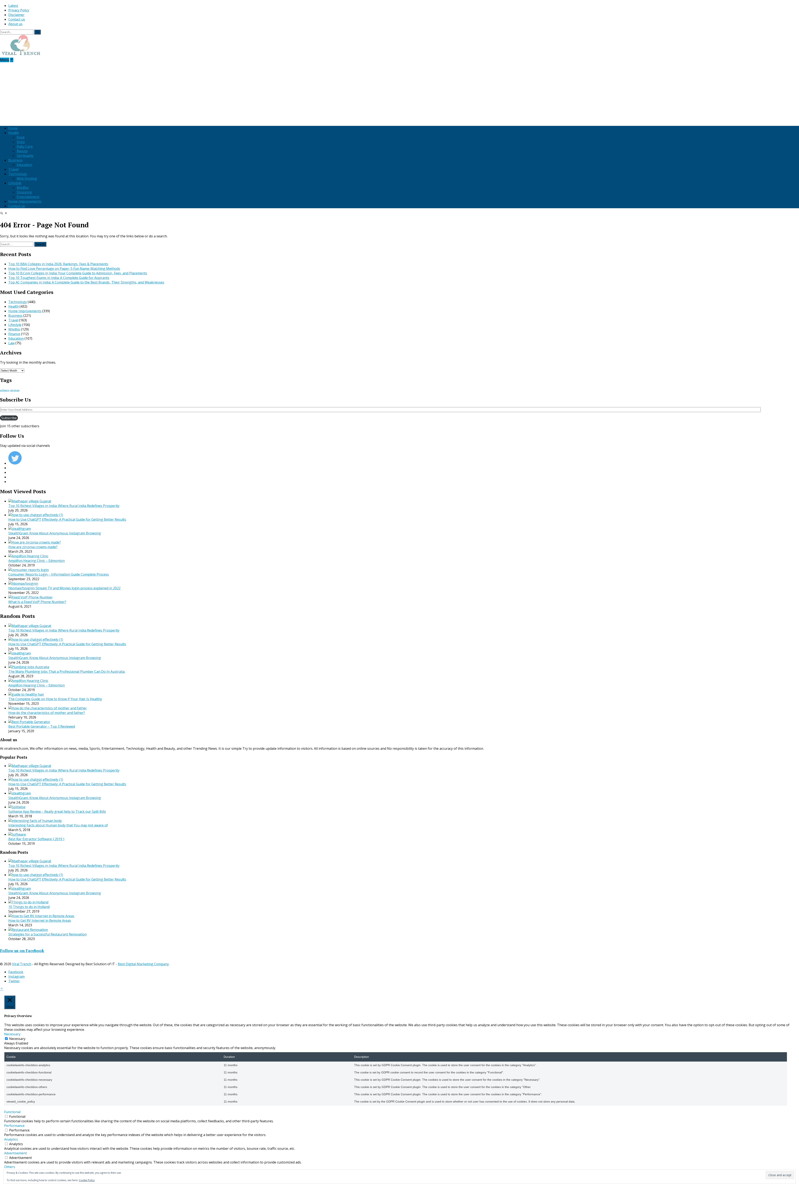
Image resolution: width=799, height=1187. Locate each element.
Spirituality (25, 155)
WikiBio (23, 187)
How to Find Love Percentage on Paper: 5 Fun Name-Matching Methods (64, 268)
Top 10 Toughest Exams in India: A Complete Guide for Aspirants (58, 277)
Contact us (16, 19)
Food (20, 137)
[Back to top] (1, 989)
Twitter (14, 981)
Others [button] (9, 1167)
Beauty (22, 151)
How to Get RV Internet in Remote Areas (39, 920)
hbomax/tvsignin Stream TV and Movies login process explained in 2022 (64, 588)
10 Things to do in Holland (29, 906)
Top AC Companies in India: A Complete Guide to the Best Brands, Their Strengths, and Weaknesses (86, 282)
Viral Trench (21, 964)
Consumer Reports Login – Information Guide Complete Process (58, 574)
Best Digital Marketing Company (143, 964)
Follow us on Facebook (22, 950)
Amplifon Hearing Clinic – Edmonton (36, 560)
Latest (13, 5)
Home (13, 128)
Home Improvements (24, 201)
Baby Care (25, 146)
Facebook (15, 972)
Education (24, 164)
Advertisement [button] (15, 1153)
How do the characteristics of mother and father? (46, 712)
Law (11, 343)
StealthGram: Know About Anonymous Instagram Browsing (54, 533)
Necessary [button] (12, 1034)
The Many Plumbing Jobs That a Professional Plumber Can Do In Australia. (66, 671)
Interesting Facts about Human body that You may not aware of (58, 825)
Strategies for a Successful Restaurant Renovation (47, 934)
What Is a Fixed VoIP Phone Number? (37, 602)
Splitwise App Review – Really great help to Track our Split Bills (57, 811)
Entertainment (28, 197)
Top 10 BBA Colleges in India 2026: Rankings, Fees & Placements (58, 264)
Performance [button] (14, 1125)
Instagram (16, 976)
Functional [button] (12, 1112)
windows (14, 390)
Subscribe (9, 418)
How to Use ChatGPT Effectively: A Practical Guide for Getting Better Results (67, 519)
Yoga (21, 142)
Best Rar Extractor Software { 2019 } (36, 839)
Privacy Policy (18, 10)
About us (15, 24)
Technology (17, 174)
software (4, 390)
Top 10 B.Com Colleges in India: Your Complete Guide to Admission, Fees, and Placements (77, 273)
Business (15, 160)
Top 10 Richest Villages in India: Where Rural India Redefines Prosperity (63, 505)
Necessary (17, 1038)
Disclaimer (16, 14)
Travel (13, 169)
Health (13, 132)
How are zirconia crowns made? (32, 547)
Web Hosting (27, 178)
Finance (14, 334)
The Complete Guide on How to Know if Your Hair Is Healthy (55, 699)
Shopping (24, 192)
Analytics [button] (11, 1139)
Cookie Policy (87, 1180)
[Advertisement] (399, 93)
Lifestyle (14, 183)
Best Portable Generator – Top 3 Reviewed (41, 726)
